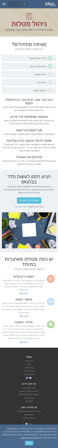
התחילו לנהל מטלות (29, 200)
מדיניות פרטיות (29, 371)
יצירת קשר (29, 361)
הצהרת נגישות (29, 374)
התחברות (29, 401)
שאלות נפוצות (29, 398)
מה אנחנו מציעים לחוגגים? (29, 391)
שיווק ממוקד (29, 415)
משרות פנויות (29, 368)
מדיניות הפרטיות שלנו (29, 437)
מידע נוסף (23, 293)
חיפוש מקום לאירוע (29, 388)
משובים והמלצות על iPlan (29, 394)
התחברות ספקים (29, 418)
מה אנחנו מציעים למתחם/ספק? (29, 411)
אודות (29, 364)
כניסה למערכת (21, 206)
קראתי (29, 443)
